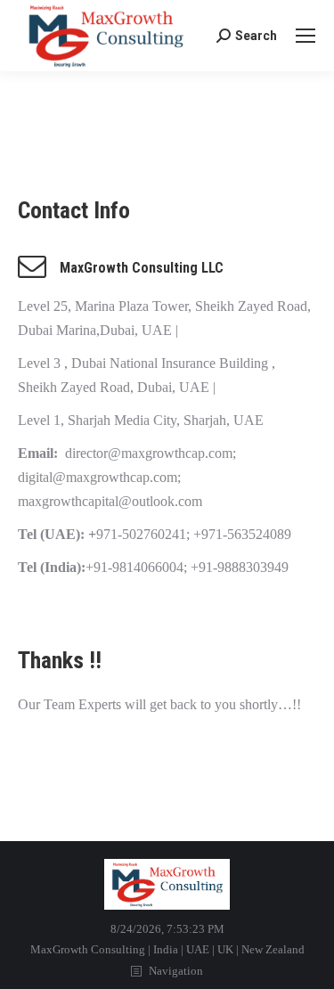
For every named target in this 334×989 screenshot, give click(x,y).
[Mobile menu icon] (305, 35)
